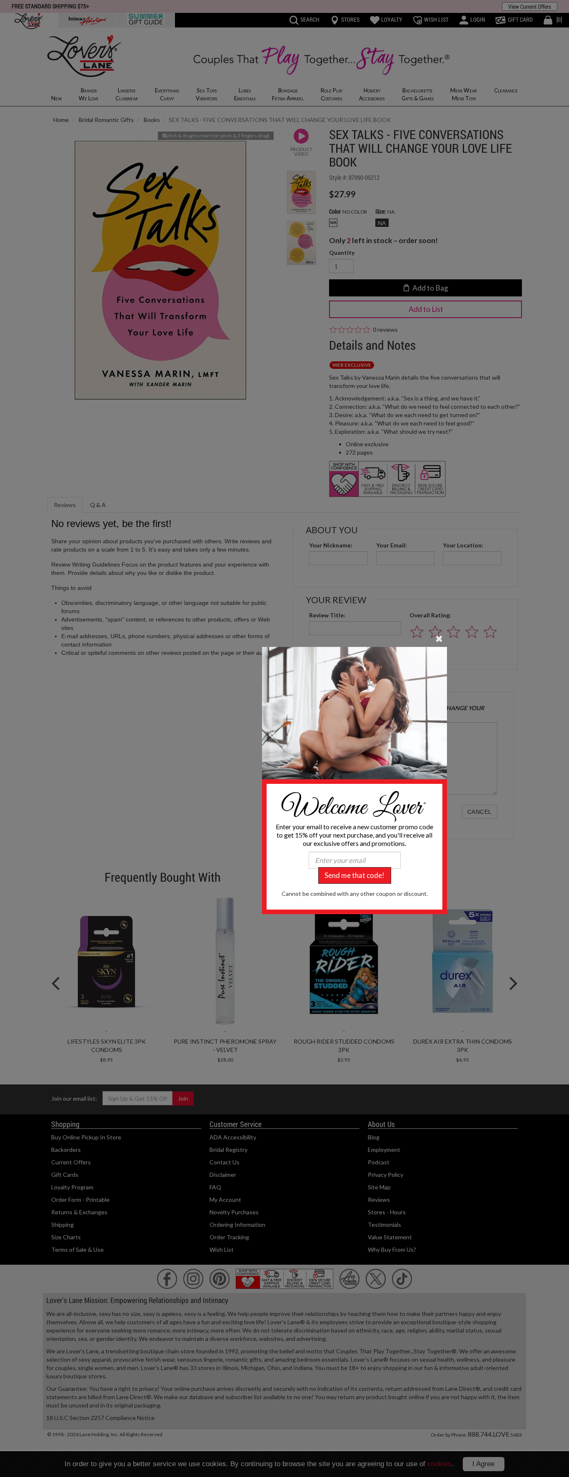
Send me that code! (354, 875)
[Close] (439, 638)
